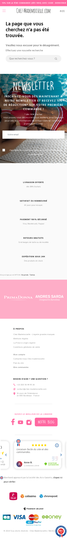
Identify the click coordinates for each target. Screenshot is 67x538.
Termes (32, 275)
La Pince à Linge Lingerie (24, 343)
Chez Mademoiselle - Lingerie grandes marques (34, 334)
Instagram (29, 422)
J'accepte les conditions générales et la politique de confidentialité (35, 152)
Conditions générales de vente (26, 347)
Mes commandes (20, 367)
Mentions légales (20, 338)
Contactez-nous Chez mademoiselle (28, 358)
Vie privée (24, 275)
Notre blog (46, 422)
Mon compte (19, 354)
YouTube (20, 422)
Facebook (13, 422)
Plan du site (18, 363)
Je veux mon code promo (27, 529)
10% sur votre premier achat (27, 510)
